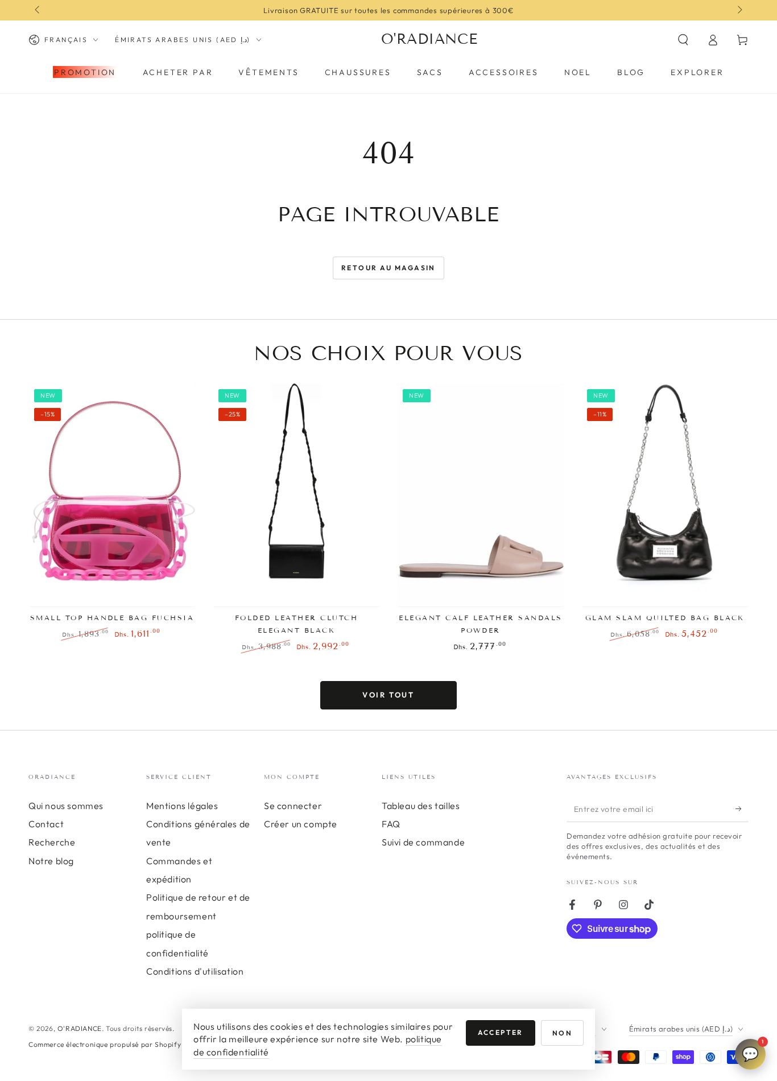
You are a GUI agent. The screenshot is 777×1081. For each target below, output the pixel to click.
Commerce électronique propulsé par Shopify (104, 1044)
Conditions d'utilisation (194, 971)
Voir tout (388, 694)
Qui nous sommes (66, 805)
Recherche (51, 842)
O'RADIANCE (79, 1028)
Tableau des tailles (421, 805)
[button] (683, 39)
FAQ (391, 824)
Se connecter (293, 805)
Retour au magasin (388, 267)
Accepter (500, 1032)
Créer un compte (300, 824)
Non (562, 1033)
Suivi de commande (423, 842)
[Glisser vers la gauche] (38, 10)
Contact (46, 824)
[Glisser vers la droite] (739, 10)
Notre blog (51, 861)
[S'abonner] (742, 809)
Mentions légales (182, 805)
